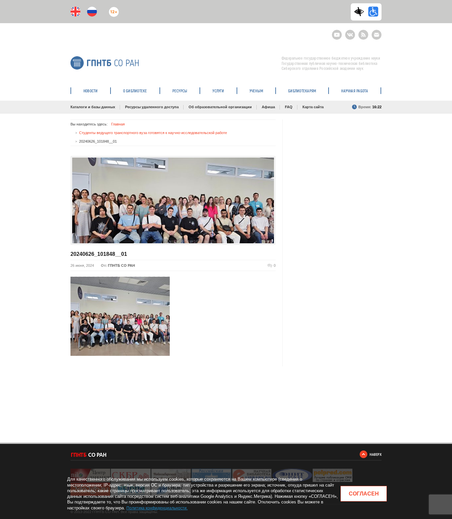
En (75, 12)
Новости (90, 90)
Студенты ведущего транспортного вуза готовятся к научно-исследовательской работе (153, 133)
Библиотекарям (302, 90)
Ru (92, 12)
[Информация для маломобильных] (373, 12)
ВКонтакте (350, 32)
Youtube (337, 32)
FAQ (289, 107)
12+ (112, 9)
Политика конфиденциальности (156, 508)
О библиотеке (135, 90)
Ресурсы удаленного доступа (152, 107)
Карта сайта (313, 107)
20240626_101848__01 (98, 254)
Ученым (256, 90)
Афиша (268, 107)
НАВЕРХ (376, 454)
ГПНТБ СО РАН (121, 265)
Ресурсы (180, 90)
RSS (362, 32)
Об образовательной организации (220, 107)
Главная (118, 124)
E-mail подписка (377, 35)
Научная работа (354, 90)
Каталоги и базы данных (92, 107)
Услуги (218, 90)
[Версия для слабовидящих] (360, 12)
